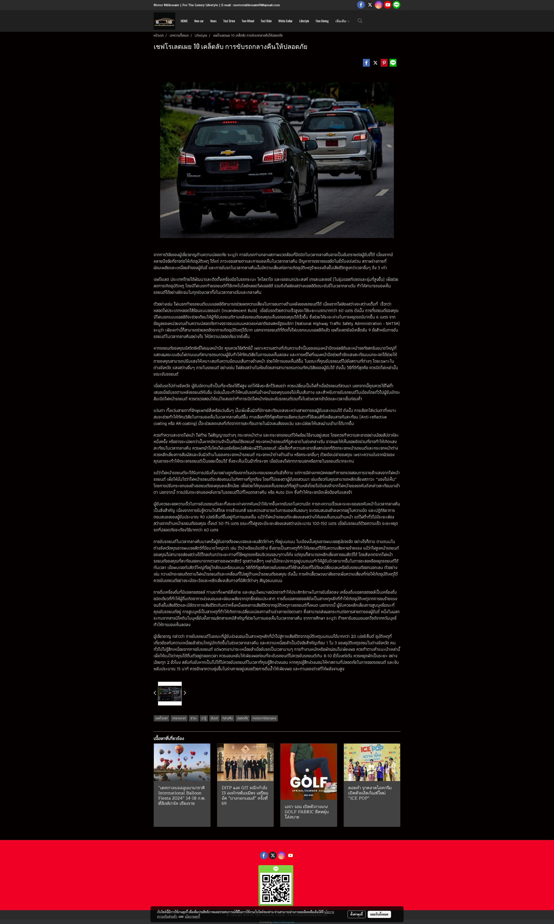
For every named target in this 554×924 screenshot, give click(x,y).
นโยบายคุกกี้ (192, 916)
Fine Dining (322, 21)
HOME (184, 21)
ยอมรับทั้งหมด (379, 914)
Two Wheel (248, 21)
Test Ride (266, 21)
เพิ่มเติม (341, 21)
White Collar (285, 21)
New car (199, 21)
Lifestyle (304, 21)
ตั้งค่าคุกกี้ (356, 914)
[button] (360, 21)
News (213, 21)
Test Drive (229, 21)
